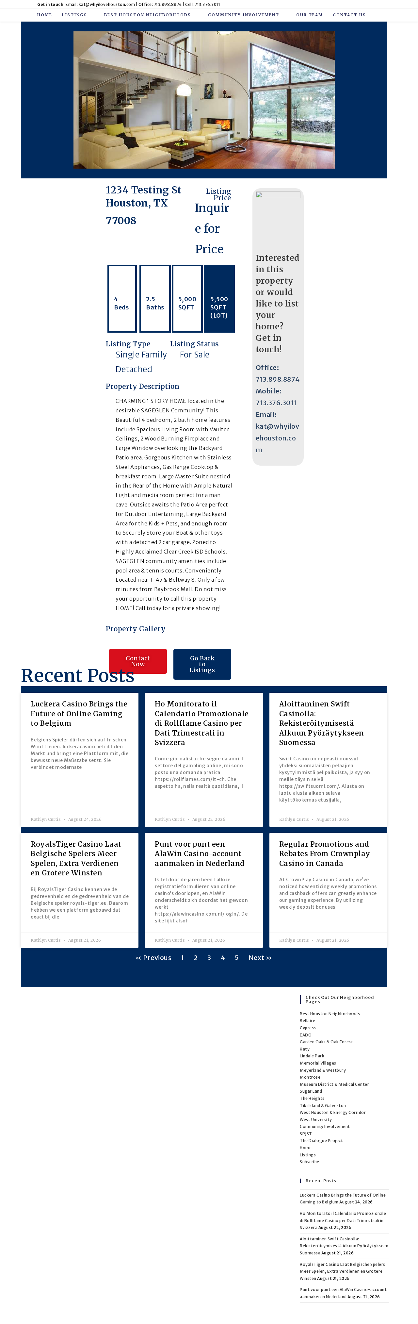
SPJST (306, 1133)
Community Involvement (325, 1126)
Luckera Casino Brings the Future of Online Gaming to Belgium (79, 714)
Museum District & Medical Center (334, 1084)
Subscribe (309, 1161)
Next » (260, 957)
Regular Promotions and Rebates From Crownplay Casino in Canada (324, 854)
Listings (308, 1154)
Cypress (308, 1027)
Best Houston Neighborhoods (330, 1013)
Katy (305, 1049)
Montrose (310, 1077)
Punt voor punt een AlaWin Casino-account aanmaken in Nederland (200, 854)
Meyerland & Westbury (323, 1070)
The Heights (312, 1098)
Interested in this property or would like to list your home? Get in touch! (278, 304)
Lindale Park (312, 1055)
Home (306, 1147)
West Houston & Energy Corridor (333, 1112)
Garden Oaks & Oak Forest (326, 1041)
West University (316, 1119)
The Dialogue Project (321, 1140)
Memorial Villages (318, 1063)
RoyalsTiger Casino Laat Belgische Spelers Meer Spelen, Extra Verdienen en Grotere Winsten (342, 1271)
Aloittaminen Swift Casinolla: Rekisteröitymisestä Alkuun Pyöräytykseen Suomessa (321, 723)
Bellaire (307, 1020)
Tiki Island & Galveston (323, 1105)
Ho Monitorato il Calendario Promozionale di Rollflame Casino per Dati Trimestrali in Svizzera (202, 723)
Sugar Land (311, 1091)
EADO (306, 1035)
